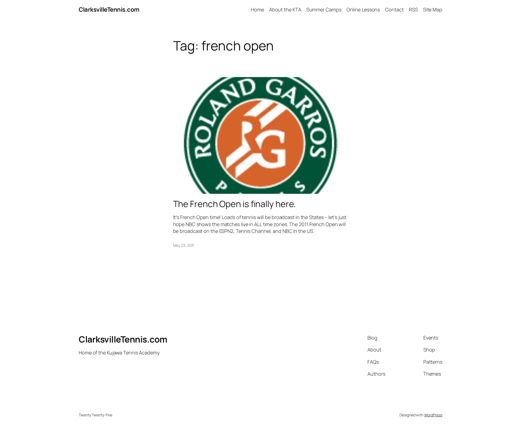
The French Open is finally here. (234, 204)
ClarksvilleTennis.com (109, 9)
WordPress (433, 414)
